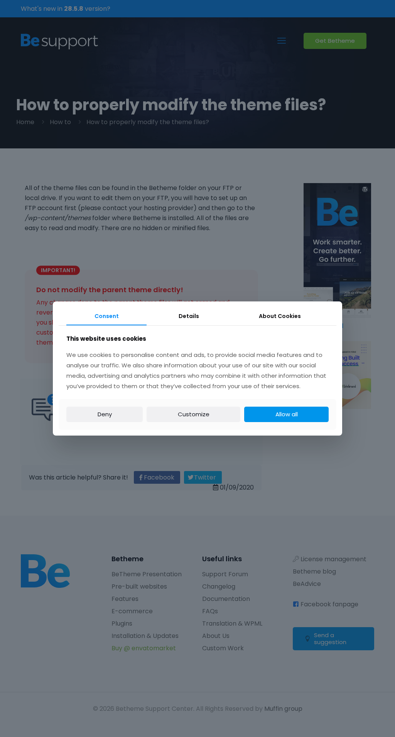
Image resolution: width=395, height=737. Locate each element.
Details (189, 316)
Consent (107, 316)
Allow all (286, 414)
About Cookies (280, 316)
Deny (105, 414)
